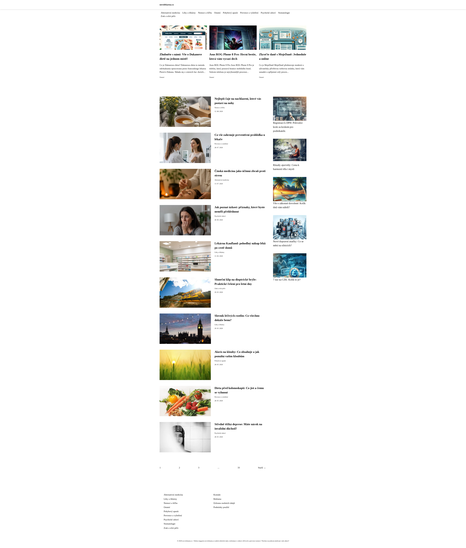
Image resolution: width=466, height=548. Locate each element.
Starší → (262, 467)
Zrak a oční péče (168, 16)
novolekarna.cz (167, 4)
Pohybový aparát (230, 13)
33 (239, 467)
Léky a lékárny (189, 13)
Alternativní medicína (170, 13)
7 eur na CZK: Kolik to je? (286, 279)
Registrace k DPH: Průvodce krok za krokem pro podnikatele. (288, 126)
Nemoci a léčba (205, 13)
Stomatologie (284, 13)
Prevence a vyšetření (249, 13)
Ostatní (217, 13)
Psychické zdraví (268, 13)
